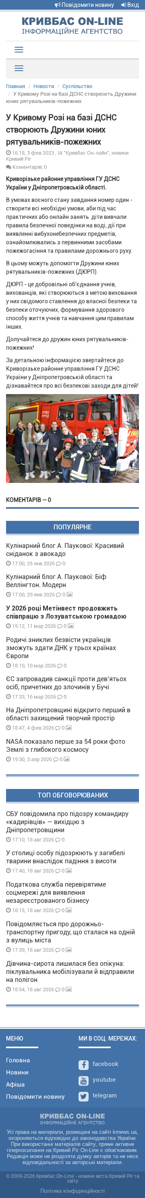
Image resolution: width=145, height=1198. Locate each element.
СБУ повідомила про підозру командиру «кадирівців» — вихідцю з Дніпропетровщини (67, 822)
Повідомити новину (87, 5)
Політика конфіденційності (72, 1191)
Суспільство (77, 86)
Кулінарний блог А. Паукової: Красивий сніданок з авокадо (65, 550)
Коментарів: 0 (29, 166)
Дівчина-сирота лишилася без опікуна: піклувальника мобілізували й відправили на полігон (70, 972)
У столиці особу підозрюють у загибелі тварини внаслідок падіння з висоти (65, 857)
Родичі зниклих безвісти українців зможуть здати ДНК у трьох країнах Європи (61, 648)
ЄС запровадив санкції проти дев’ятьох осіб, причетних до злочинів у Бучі (66, 683)
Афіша (15, 1084)
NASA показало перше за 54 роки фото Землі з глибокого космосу (65, 745)
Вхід (132, 5)
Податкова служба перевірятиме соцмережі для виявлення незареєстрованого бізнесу (56, 892)
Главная (15, 86)
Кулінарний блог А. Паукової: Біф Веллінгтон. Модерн (56, 581)
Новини (17, 1072)
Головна (18, 1060)
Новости (43, 86)
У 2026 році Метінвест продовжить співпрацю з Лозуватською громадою (66, 612)
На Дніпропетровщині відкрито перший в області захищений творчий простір (68, 714)
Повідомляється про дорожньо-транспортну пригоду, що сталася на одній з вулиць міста (70, 932)
